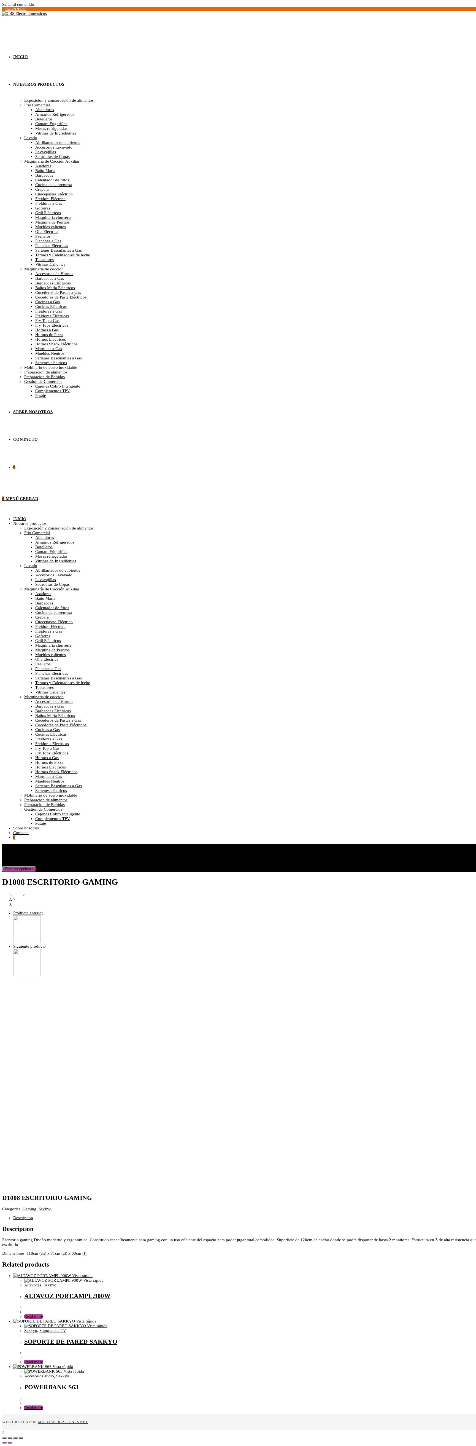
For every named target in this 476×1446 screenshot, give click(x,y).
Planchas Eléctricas (51, 673)
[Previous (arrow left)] (4, 1443)
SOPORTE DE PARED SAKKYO (70, 1341)
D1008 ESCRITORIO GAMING (41, 904)
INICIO (19, 519)
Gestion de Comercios (43, 809)
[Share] (10, 1438)
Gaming (29, 1209)
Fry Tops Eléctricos (51, 753)
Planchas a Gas (48, 668)
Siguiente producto (29, 946)
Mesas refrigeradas (51, 556)
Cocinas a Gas (47, 729)
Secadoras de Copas (52, 584)
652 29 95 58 (15, 9)
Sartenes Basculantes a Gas (58, 678)
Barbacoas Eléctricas (53, 711)
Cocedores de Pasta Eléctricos (60, 725)
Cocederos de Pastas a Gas (58, 720)
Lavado (30, 565)
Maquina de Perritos (52, 650)
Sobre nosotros (26, 828)
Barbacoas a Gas (49, 706)
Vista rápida (82, 1275)
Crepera (42, 617)
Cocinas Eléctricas (51, 734)
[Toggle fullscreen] (15, 1438)
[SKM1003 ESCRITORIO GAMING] (27, 975)
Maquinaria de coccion (44, 697)
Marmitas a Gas (48, 776)
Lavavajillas (45, 579)
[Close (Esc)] (4, 1438)
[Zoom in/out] (21, 1438)
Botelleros (44, 547)
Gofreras (42, 636)
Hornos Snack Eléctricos (56, 772)
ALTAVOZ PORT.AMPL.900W (67, 1295)
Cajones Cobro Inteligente (57, 814)
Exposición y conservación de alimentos (59, 528)
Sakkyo (45, 1209)
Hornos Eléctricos (50, 767)
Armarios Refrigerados (54, 542)
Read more (33, 1316)
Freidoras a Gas (48, 631)
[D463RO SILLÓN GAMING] (27, 941)
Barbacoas (44, 603)
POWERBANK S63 (51, 1387)
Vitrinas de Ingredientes (55, 561)
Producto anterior (28, 913)
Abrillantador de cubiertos (57, 570)
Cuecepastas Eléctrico (54, 622)
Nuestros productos (30, 523)
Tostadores (44, 687)
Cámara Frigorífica (51, 551)
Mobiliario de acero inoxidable (50, 795)
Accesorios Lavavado (53, 575)
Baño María (45, 598)
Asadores (43, 594)
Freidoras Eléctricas (52, 743)
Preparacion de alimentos (45, 800)
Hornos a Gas (47, 758)
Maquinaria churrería (53, 645)
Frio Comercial (37, 533)
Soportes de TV (52, 1330)
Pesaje (40, 823)
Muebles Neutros (49, 781)
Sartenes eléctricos (51, 790)
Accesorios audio (39, 1376)
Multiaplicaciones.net (63, 1422)
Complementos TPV (52, 818)
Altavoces (32, 1285)
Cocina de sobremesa (53, 612)
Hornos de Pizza (49, 762)
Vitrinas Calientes (50, 692)
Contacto (21, 832)
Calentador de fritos (52, 608)
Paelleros (43, 664)
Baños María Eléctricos (55, 715)
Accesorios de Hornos (54, 701)
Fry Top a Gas (47, 748)
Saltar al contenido (18, 4)
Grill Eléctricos (48, 640)
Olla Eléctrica (46, 659)
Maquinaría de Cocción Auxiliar (51, 589)
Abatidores (44, 537)
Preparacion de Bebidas (44, 804)
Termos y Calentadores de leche (62, 683)
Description (23, 1218)
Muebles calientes (50, 654)
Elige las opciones (19, 869)
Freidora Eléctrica (50, 626)
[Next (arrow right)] (10, 1443)
